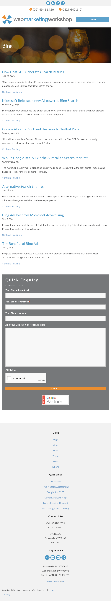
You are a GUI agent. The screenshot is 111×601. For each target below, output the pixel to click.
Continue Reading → (12, 92)
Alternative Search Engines (23, 186)
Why (55, 439)
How (55, 450)
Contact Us (55, 481)
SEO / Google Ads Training (55, 508)
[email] (48, 3)
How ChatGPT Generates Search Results (33, 72)
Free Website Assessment (55, 486)
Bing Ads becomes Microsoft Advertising (33, 215)
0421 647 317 (72, 9)
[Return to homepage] (37, 19)
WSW (56, 581)
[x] (63, 3)
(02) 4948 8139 (43, 9)
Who (55, 461)
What (55, 445)
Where (55, 466)
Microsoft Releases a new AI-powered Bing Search (40, 100)
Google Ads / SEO (55, 492)
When (55, 456)
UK (62, 581)
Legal (52, 590)
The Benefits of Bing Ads (20, 243)
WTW (49, 581)
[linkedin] (58, 3)
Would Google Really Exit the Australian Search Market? (45, 158)
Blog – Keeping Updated (55, 503)
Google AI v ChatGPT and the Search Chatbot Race (40, 129)
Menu (94, 19)
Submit (55, 388)
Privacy (7, 594)
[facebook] (53, 3)
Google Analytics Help (56, 497)
